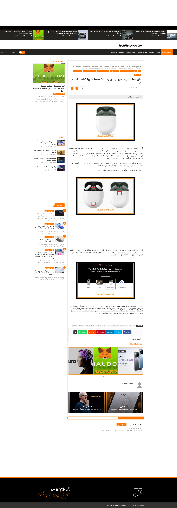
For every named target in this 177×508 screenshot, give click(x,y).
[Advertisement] (121, 13)
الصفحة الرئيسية (166, 52)
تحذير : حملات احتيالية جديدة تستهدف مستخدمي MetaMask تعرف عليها (17, 32)
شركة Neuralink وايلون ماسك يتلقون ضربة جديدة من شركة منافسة (80, 363)
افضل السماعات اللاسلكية (111, 66)
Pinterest (101, 332)
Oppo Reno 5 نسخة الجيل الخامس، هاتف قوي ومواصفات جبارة (44, 228)
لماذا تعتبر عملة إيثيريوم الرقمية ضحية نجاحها (45, 151)
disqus (105, 418)
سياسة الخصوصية (137, 496)
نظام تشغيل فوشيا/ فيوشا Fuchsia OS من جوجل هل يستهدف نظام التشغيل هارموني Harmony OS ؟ (44, 255)
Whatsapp (83, 332)
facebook (127, 332)
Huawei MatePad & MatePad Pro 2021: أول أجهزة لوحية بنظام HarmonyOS (151, 32)
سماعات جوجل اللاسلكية (82, 66)
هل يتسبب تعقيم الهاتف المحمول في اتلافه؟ (45, 167)
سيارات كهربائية (131, 52)
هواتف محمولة (142, 52)
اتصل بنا (140, 492)
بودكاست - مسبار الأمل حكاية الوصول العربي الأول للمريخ (45, 215)
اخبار (158, 52)
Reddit (92, 332)
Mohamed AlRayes (127, 383)
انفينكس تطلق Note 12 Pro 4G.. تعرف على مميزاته (130, 362)
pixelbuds (131, 68)
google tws (123, 68)
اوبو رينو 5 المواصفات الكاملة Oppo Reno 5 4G (45, 241)
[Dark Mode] (22, 52)
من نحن (140, 490)
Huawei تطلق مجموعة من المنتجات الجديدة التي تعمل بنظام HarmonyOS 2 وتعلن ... (62, 32)
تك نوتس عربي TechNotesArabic (60, 489)
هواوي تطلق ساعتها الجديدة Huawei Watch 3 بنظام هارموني (105, 32)
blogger (131, 418)
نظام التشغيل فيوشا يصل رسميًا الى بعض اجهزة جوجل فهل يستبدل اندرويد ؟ (44, 273)
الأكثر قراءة (59, 205)
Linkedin (110, 332)
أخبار (127, 66)
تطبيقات (121, 52)
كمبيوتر (151, 52)
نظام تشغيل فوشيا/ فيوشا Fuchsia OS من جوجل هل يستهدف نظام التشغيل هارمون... (45, 143)
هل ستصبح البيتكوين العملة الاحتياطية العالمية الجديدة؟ (45, 159)
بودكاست (114, 52)
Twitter (119, 332)
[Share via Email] (75, 332)
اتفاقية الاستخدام (137, 494)
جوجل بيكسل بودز (96, 66)
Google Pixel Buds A (89, 71)
